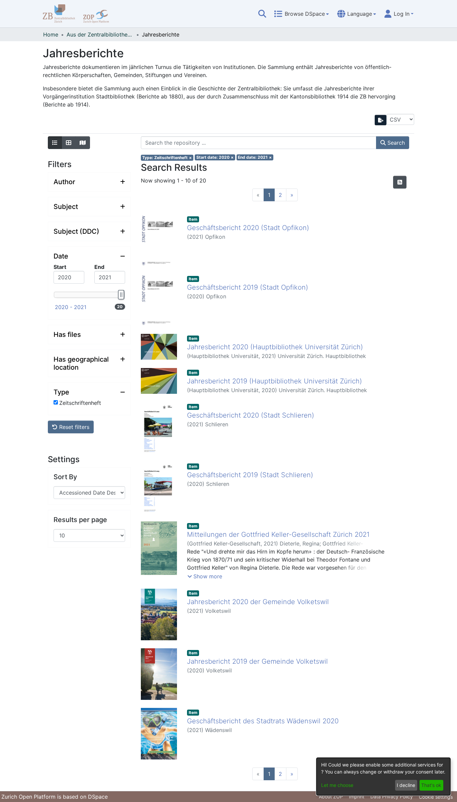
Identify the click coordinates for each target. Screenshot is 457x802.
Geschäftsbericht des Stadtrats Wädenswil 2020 (263, 721)
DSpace (98, 796)
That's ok (431, 785)
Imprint (356, 796)
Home (50, 34)
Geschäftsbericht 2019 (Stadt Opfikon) (247, 287)
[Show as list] (55, 142)
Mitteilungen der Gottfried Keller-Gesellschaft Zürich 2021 (278, 534)
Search (395, 142)
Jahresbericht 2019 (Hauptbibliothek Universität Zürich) (274, 381)
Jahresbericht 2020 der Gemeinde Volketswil (258, 602)
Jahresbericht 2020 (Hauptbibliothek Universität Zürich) (275, 347)
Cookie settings (436, 797)
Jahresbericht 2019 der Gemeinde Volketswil (257, 661)
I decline (406, 785)
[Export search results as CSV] (381, 120)
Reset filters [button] (73, 427)
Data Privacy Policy (391, 796)
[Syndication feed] (399, 182)
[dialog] (383, 776)
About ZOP (331, 796)
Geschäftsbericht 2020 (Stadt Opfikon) (248, 228)
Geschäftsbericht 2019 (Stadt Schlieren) (250, 475)
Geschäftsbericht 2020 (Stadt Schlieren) (250, 415)
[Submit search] (262, 14)
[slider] (121, 294)
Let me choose (337, 785)
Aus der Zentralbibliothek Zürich (100, 34)
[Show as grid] (69, 142)
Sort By (65, 476)
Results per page (80, 519)
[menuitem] (301, 13)
